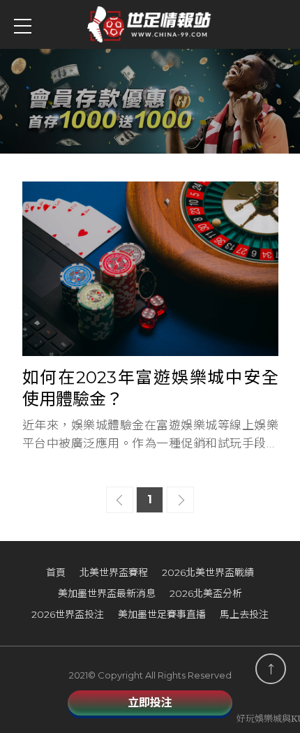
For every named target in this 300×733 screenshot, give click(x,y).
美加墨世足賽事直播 (162, 614)
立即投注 (150, 702)
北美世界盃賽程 (114, 572)
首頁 (56, 572)
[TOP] (270, 668)
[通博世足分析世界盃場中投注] (150, 101)
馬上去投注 (244, 614)
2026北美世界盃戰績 (208, 572)
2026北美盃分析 (206, 593)
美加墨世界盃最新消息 (107, 593)
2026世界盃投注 (67, 614)
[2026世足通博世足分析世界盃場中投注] (150, 24)
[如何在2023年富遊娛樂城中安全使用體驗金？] (150, 317)
